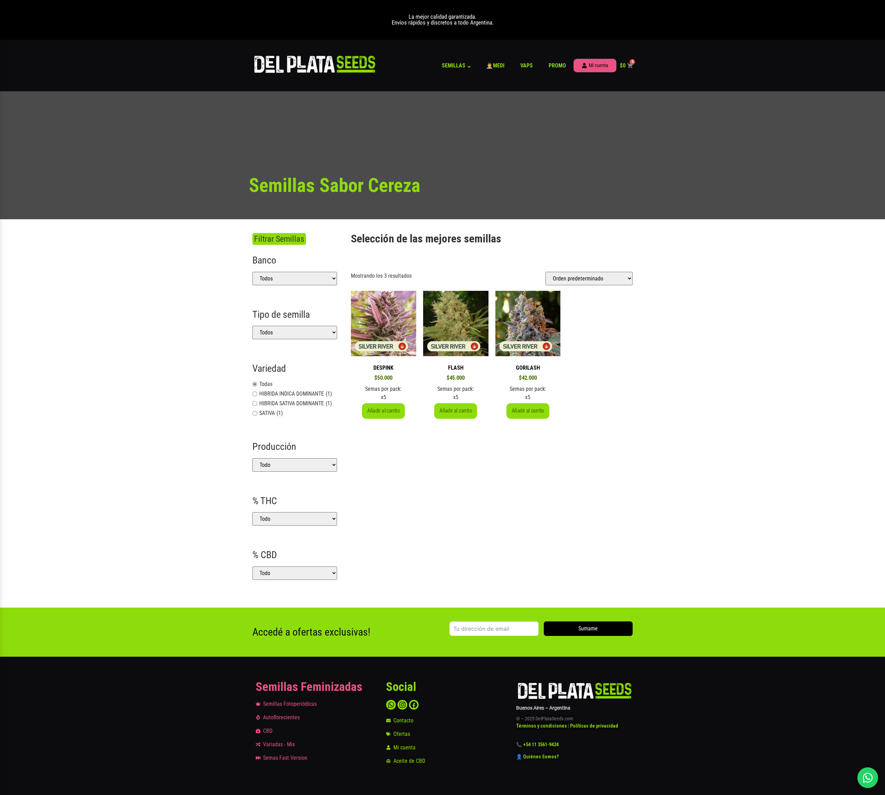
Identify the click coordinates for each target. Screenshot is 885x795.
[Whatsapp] (391, 705)
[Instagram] (402, 705)
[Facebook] (414, 705)
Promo (557, 65)
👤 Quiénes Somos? (538, 756)
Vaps (526, 65)
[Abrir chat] (867, 777)
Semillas (453, 65)
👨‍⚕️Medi (495, 65)
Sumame (588, 628)
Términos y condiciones (541, 726)
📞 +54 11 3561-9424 (537, 744)
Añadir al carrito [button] (383, 410)
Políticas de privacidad (594, 726)
